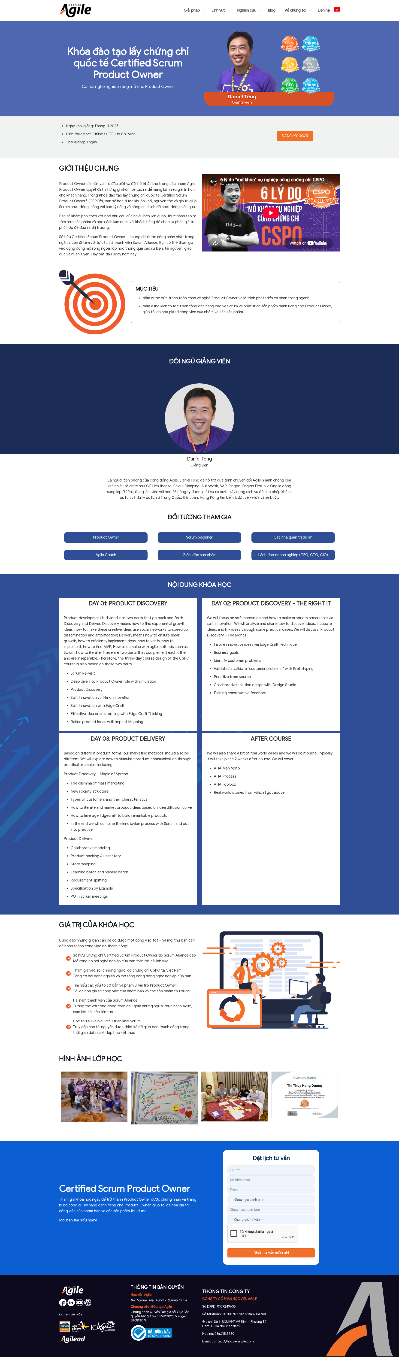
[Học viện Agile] (75, 10)
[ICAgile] (103, 1331)
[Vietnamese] (337, 10)
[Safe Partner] (65, 1331)
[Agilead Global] (73, 1344)
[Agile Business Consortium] (81, 1331)
